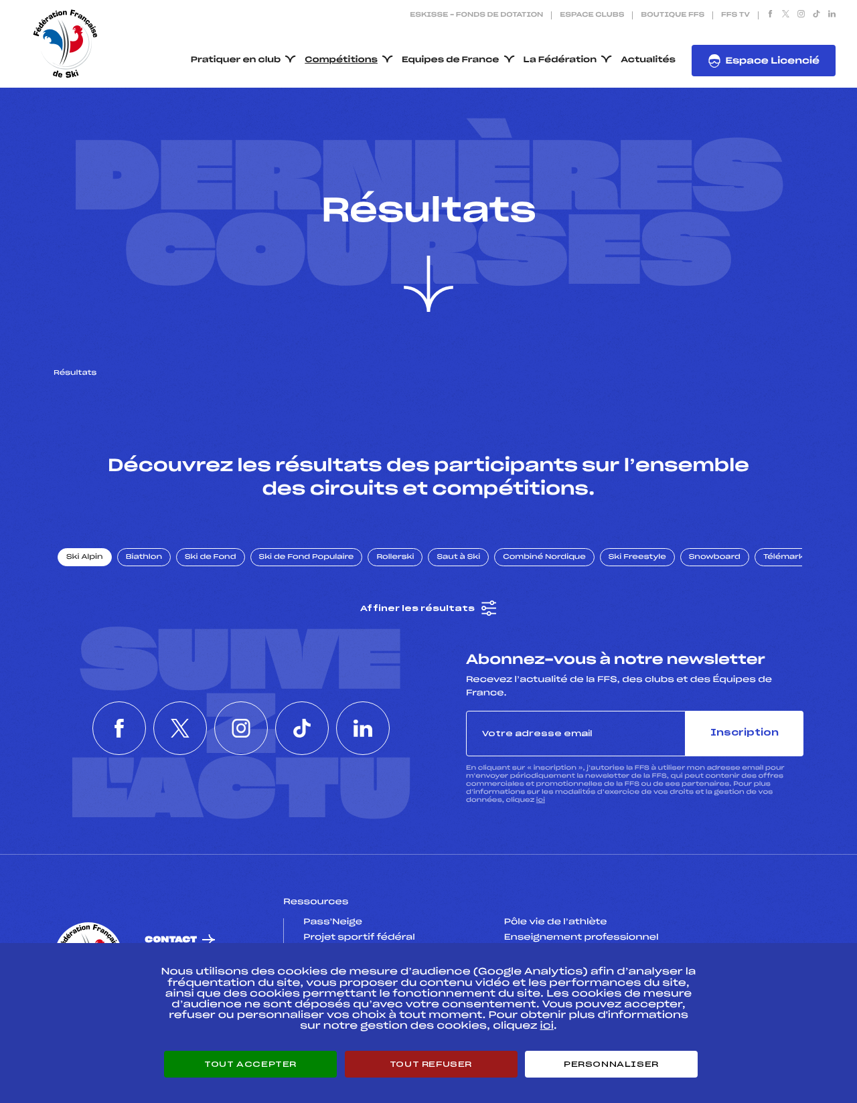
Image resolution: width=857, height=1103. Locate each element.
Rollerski (395, 557)
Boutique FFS (672, 15)
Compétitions (341, 60)
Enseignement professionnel (581, 938)
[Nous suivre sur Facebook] (770, 15)
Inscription (744, 733)
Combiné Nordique (544, 557)
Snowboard (715, 557)
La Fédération (560, 60)
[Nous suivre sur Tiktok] (816, 15)
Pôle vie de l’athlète (555, 922)
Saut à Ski (458, 557)
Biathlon (144, 557)
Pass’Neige (332, 922)
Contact (171, 940)
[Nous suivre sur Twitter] (785, 15)
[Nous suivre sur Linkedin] (832, 15)
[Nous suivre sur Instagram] (801, 15)
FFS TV (735, 15)
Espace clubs (592, 15)
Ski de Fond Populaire (306, 557)
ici (540, 800)
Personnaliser (611, 1064)
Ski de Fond (210, 557)
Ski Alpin (84, 557)
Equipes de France (450, 60)
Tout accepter (250, 1064)
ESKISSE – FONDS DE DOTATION (476, 15)
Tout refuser (431, 1064)
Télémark (783, 557)
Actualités (648, 60)
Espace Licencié (772, 61)
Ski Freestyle (637, 557)
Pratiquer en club (236, 60)
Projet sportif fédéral (358, 938)
